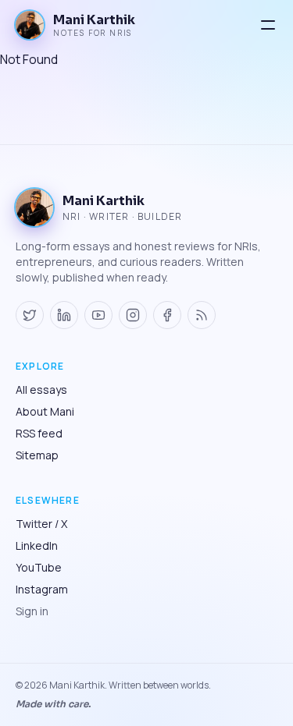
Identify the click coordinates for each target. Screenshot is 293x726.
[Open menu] (268, 25)
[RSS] (202, 315)
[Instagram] (133, 315)
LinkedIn (37, 545)
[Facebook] (167, 315)
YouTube (39, 567)
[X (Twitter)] (30, 315)
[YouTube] (98, 315)
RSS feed (39, 433)
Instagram (42, 589)
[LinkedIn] (64, 315)
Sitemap (37, 455)
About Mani (45, 411)
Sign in (32, 611)
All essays (41, 389)
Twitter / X (41, 523)
